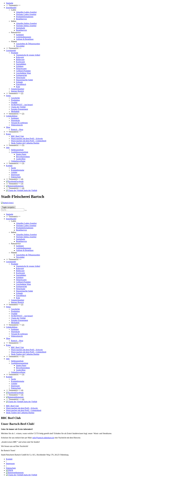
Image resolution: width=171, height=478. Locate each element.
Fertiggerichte (21, 75)
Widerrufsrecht (17, 125)
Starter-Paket (21, 154)
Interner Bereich (17, 91)
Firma (8, 96)
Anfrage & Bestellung (24, 39)
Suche (13, 168)
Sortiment (20, 35)
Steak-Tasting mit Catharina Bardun (25, 143)
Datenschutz (16, 177)
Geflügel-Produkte (23, 71)
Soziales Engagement (19, 109)
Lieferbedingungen (23, 37)
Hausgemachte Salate (24, 80)
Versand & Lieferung (19, 123)
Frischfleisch (21, 84)
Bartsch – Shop (17, 129)
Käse (18, 87)
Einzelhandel (11, 8)
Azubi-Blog (20, 159)
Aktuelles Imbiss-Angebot (26, 23)
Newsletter (20, 46)
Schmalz (19, 82)
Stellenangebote (17, 150)
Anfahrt (14, 172)
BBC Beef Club (17, 136)
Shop (8, 127)
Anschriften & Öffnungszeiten (28, 44)
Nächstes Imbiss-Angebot (26, 26)
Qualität (14, 102)
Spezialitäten (21, 64)
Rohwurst (20, 57)
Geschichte (15, 98)
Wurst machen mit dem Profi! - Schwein (27, 138)
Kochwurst (20, 62)
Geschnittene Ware (23, 73)
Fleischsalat (20, 77)
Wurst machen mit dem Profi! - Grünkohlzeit (28, 141)
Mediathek (15, 111)
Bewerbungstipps (23, 156)
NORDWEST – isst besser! (22, 105)
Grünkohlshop (11, 116)
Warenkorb (15, 120)
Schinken (19, 66)
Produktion (15, 100)
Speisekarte (20, 28)
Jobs (8, 147)
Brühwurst (20, 59)
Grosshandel (11, 50)
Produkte (14, 53)
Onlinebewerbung (18, 161)
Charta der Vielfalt (18, 107)
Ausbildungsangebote (19, 152)
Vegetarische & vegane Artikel (28, 55)
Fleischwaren (21, 68)
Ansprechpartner (17, 89)
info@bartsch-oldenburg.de (43, 438)
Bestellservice (21, 19)
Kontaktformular (17, 170)
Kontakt (9, 166)
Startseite (9, 3)
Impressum (15, 175)
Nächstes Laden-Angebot (26, 14)
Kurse (8, 134)
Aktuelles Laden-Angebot (26, 12)
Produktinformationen (24, 17)
